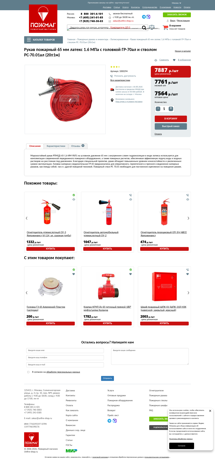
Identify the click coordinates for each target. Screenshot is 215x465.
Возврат (111, 410)
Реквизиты (71, 400)
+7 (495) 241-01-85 (91, 17)
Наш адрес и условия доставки (129, 102)
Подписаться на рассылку (164, 427)
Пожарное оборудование (120, 400)
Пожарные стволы (158, 400)
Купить (50, 248)
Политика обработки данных (181, 439)
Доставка (107, 7)
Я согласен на (55, 372)
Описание (35, 146)
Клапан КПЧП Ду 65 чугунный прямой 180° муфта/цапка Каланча (107, 309)
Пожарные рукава (158, 395)
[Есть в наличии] (73, 195)
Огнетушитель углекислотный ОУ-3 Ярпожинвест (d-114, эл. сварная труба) (49, 234)
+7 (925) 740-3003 (33, 410)
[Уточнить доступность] (130, 195)
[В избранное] (73, 274)
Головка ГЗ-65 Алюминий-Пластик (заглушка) (46, 309)
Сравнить (164, 60)
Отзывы (77, 146)
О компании (165, 7)
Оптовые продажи (117, 395)
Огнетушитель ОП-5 (120, 27)
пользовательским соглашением (157, 457)
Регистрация (183, 21)
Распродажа (114, 405)
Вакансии (70, 425)
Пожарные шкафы (158, 405)
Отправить (107, 378)
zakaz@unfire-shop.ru (123, 21)
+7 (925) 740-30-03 (91, 21)
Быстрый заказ (170, 126)
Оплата (187, 7)
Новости (177, 7)
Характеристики (56, 146)
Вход (172, 21)
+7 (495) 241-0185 (33, 413)
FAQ (151, 410)
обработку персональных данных (63, 372)
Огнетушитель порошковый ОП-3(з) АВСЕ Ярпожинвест (164, 234)
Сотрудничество (149, 7)
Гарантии (70, 435)
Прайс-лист (113, 415)
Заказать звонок (177, 15)
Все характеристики (120, 80)
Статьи (117, 7)
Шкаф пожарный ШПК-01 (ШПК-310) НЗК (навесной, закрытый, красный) (163, 309)
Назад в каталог (183, 51)
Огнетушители (156, 391)
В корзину (170, 118)
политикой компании (100, 457)
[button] (101, 130)
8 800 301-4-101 (92, 13)
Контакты (135, 7)
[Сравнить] (73, 199)
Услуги (125, 7)
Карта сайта (72, 415)
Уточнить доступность (125, 76)
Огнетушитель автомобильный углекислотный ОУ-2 (101, 234)
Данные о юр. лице (75, 430)
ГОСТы (69, 445)
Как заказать (72, 410)
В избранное (184, 60)
